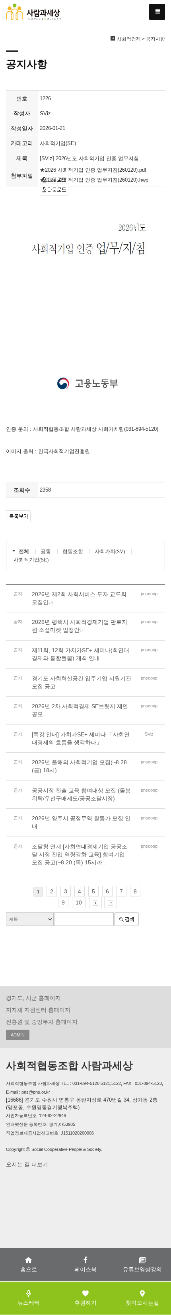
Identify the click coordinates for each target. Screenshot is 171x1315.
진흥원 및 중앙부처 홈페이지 (42, 1022)
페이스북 (85, 1269)
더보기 (39, 1164)
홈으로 (28, 1269)
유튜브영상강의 (142, 1269)
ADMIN (18, 1034)
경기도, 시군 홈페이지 (33, 998)
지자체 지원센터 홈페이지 (38, 1010)
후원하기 (85, 1303)
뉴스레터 (28, 1303)
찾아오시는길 (142, 1303)
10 (79, 902)
